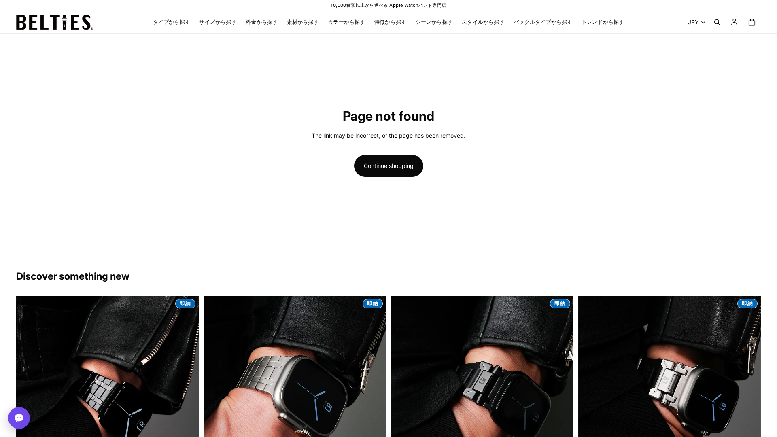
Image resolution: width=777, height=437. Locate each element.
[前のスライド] (28, 387)
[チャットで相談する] (19, 418)
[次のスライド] (186, 387)
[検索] (717, 22)
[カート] (752, 22)
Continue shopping (389, 165)
